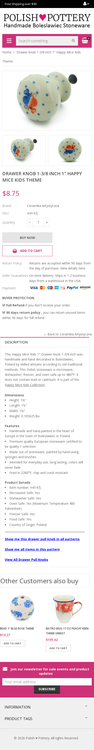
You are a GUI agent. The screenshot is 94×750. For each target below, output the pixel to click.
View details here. (73, 268)
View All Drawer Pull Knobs (26, 559)
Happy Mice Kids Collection (25, 385)
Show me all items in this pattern (32, 549)
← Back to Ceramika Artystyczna (67, 334)
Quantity (8, 222)
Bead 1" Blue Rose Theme (17, 628)
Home (6, 52)
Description (16, 342)
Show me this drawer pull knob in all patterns (42, 539)
